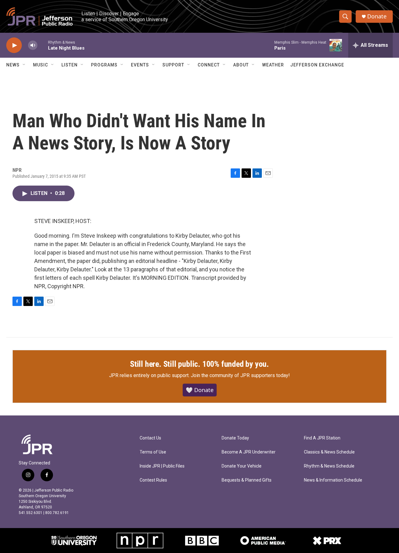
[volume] (32, 45)
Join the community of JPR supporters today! (240, 375)
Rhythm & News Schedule (329, 466)
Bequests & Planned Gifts (247, 480)
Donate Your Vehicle (242, 466)
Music (40, 64)
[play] (14, 45)
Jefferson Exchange (317, 64)
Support (173, 64)
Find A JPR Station (322, 438)
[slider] (43, 45)
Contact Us (150, 438)
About (241, 64)
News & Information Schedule (333, 480)
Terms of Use (153, 452)
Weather (273, 64)
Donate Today (235, 438)
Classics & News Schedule (329, 452)
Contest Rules (153, 480)
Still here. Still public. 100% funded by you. (199, 364)
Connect (209, 64)
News (13, 64)
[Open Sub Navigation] (24, 64)
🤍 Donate (200, 390)
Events (140, 64)
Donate (377, 16)
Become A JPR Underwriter (249, 452)
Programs (104, 64)
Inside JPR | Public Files (162, 466)
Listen (69, 64)
